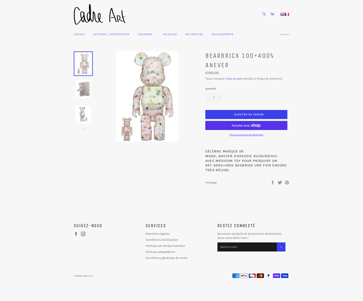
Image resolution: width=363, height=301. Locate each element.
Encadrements (223, 34)
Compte (284, 34)
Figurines (145, 34)
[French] (287, 14)
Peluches (170, 34)
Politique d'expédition (160, 252)
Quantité (210, 88)
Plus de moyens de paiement (246, 134)
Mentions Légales (158, 233)
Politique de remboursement (165, 246)
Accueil (79, 34)
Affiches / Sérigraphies (111, 34)
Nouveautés (194, 34)
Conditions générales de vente (166, 258)
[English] (282, 14)
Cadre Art (88, 275)
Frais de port (234, 78)
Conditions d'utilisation (162, 239)
